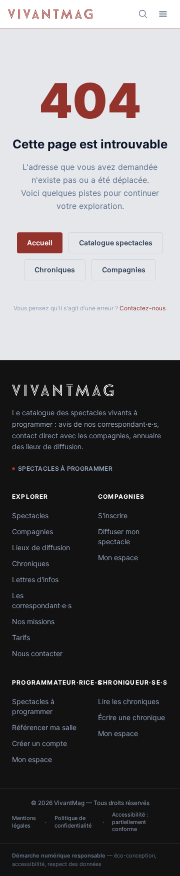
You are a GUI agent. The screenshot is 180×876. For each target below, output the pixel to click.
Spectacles (30, 515)
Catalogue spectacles (115, 242)
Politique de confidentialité (73, 822)
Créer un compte (39, 743)
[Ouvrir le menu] (163, 14)
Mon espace (118, 557)
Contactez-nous (143, 308)
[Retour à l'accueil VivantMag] (50, 14)
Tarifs (21, 637)
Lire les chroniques (128, 701)
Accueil (39, 242)
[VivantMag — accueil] (63, 390)
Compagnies (124, 269)
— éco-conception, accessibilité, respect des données (84, 860)
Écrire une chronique (131, 717)
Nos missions (33, 621)
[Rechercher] (143, 14)
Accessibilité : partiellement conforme (130, 822)
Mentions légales (24, 822)
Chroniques (54, 269)
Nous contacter (37, 653)
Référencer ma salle (44, 727)
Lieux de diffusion (41, 547)
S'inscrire (113, 515)
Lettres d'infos (35, 579)
